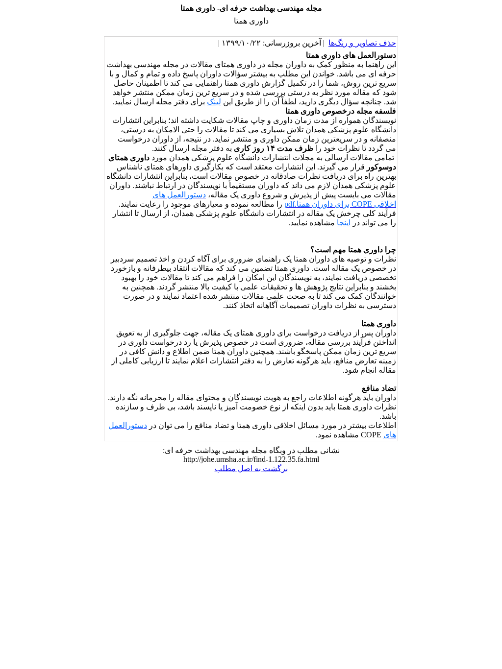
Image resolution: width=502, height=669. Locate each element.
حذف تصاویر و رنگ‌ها (362, 43)
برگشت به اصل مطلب (251, 468)
